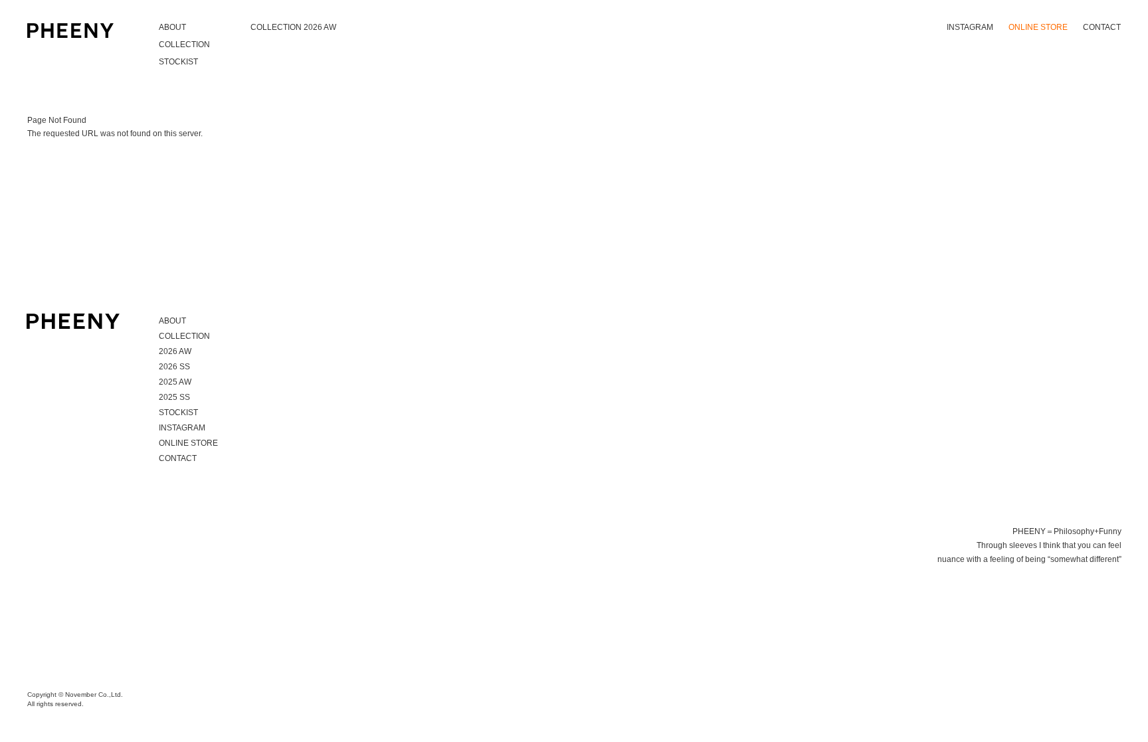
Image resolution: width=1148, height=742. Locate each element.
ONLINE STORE (1038, 27)
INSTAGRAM (970, 27)
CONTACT (1102, 27)
